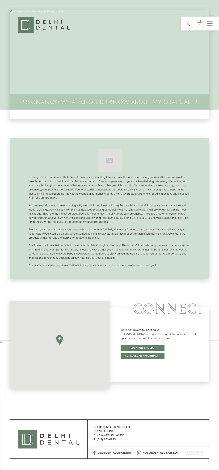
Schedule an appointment (142, 356)
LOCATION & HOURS (142, 348)
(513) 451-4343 (135, 334)
